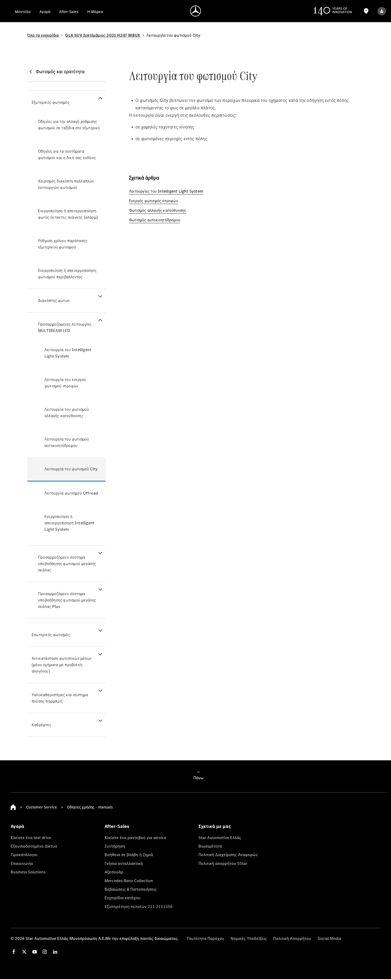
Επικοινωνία (22, 863)
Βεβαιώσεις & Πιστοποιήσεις (131, 889)
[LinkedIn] (55, 951)
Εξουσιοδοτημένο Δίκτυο (34, 846)
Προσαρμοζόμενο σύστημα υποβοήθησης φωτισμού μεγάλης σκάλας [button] (67, 563)
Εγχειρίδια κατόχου (122, 897)
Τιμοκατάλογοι (24, 854)
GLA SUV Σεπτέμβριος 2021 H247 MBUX (102, 35)
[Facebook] (14, 951)
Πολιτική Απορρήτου (292, 938)
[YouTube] (34, 951)
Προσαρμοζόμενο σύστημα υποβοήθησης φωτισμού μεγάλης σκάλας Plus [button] (67, 600)
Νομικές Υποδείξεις (249, 938)
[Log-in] (381, 11)
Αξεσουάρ (114, 871)
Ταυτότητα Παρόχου (205, 938)
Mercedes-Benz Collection (129, 880)
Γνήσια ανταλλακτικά (124, 863)
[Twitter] (24, 951)
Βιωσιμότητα (210, 846)
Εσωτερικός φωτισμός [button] (51, 634)
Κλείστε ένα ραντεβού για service (135, 837)
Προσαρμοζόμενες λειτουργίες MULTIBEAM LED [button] (64, 327)
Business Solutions (28, 871)
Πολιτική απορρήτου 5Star (222, 863)
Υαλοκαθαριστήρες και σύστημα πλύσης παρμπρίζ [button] (60, 698)
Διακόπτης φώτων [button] (54, 300)
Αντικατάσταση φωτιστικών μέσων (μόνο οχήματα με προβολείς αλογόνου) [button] (61, 665)
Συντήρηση (115, 846)
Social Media (329, 938)
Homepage (13, 807)
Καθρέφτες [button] (41, 725)
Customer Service (41, 807)
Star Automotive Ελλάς (219, 837)
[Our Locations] (366, 11)
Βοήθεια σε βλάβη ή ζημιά (129, 854)
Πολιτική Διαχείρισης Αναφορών (228, 854)
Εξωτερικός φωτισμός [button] (50, 102)
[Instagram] (44, 951)
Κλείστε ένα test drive (31, 837)
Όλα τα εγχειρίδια (43, 35)
